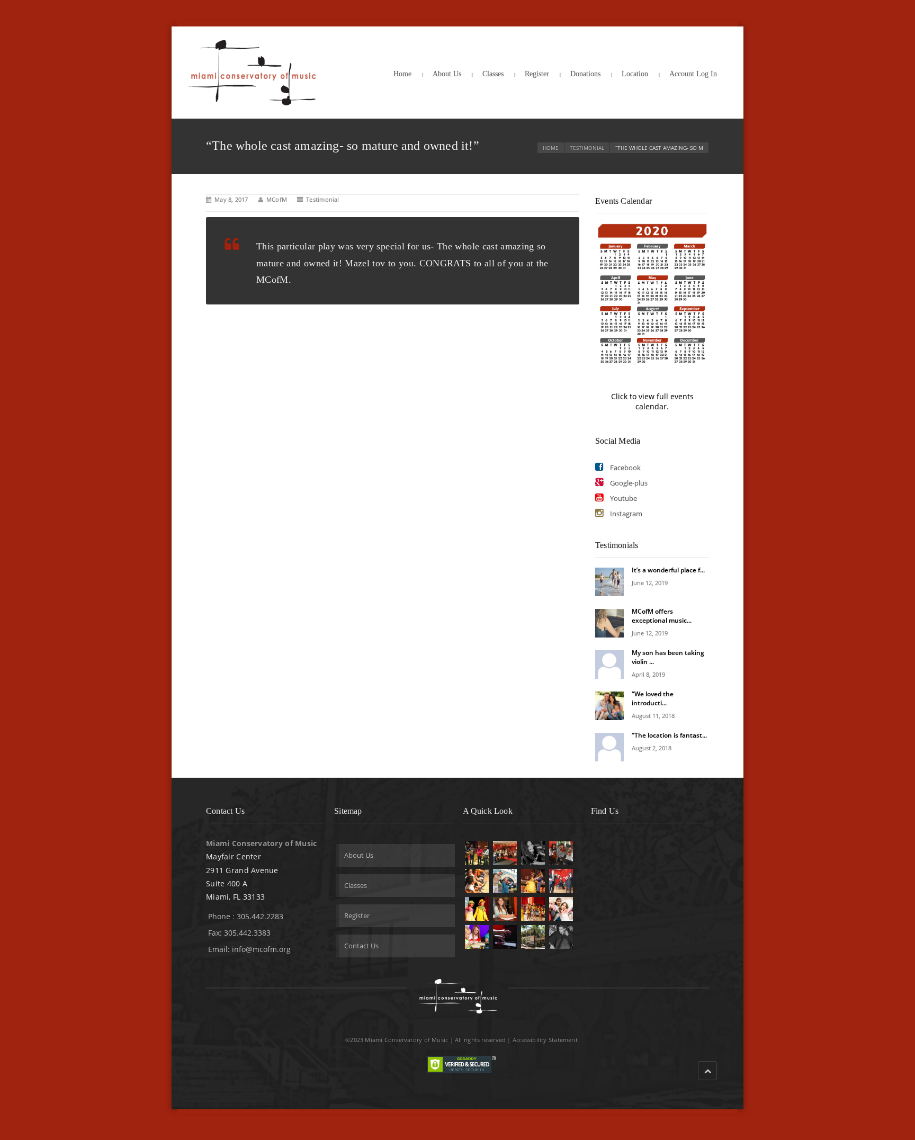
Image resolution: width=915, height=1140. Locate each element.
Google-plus (628, 483)
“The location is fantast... (669, 735)
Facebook (624, 467)
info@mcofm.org (261, 949)
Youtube (622, 498)
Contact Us (361, 945)
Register (537, 74)
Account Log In (693, 74)
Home (402, 74)
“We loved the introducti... (653, 698)
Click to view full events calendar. (652, 401)
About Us (447, 74)
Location (635, 74)
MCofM (276, 199)
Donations (585, 74)
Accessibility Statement (545, 1040)
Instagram (625, 513)
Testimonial (587, 147)
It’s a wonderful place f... (668, 570)
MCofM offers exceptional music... (662, 616)
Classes (493, 74)
